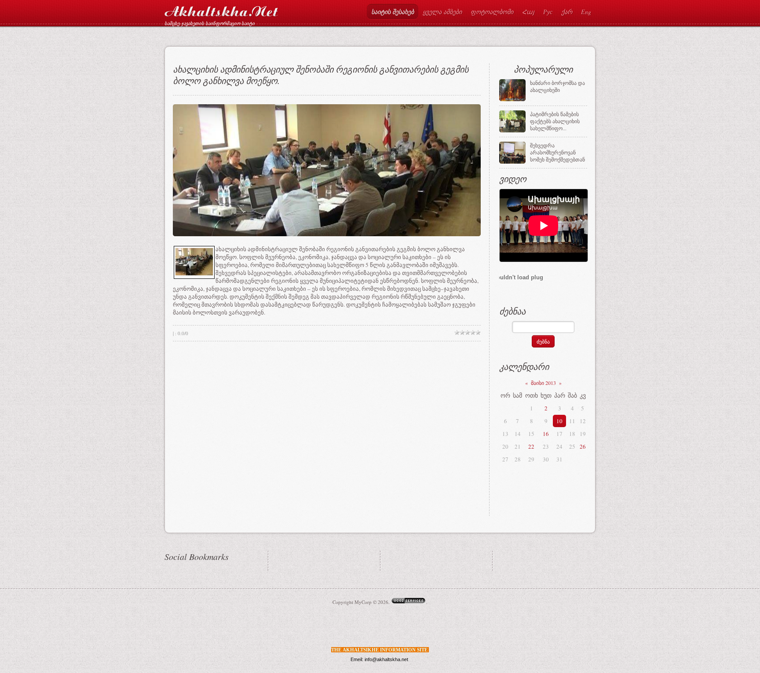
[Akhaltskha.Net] (221, 9)
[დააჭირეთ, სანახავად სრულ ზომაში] (194, 273)
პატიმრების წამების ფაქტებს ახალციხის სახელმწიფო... (555, 121)
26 (583, 446)
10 (559, 421)
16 (546, 434)
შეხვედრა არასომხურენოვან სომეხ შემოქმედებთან (557, 152)
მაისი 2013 (543, 382)
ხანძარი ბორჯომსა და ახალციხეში (557, 86)
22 (531, 446)
